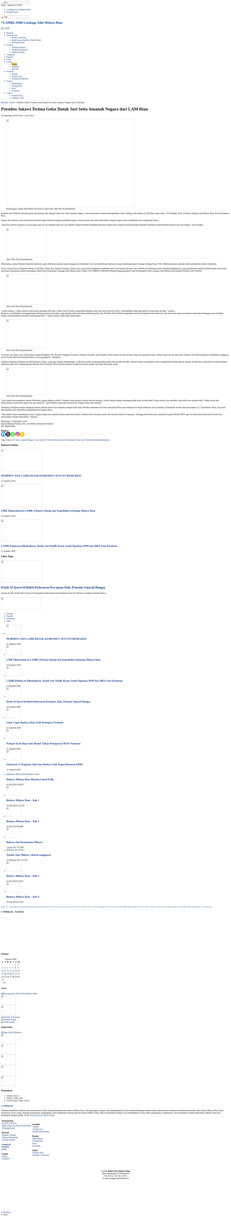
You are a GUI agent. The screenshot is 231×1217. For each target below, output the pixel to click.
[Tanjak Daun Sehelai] (8, 1075)
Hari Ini (15, 69)
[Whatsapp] (12, 434)
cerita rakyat (94, 907)
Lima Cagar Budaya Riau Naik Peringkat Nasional (34, 722)
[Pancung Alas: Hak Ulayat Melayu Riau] (19, 993)
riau (7, 907)
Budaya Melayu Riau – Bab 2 (22, 821)
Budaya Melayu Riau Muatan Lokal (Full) (29, 779)
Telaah (14, 74)
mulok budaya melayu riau (195, 907)
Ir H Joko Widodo (51, 440)
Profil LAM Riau (19, 38)
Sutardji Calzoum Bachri (163, 907)
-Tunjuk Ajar (37, 1129)
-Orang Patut (37, 1141)
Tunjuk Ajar (17, 76)
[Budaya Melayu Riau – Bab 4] (13, 892)
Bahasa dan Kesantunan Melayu (24, 842)
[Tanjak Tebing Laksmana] (8, 1053)
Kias (14, 88)
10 (2, 971)
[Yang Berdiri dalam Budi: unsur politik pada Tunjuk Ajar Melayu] (8, 1004)
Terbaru (9, 614)
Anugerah (10, 54)
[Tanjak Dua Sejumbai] (8, 1043)
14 (13, 971)
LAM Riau (5, 1212)
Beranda (10, 33)
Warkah (9, 45)
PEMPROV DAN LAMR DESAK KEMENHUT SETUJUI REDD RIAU (41, 475)
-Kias (34, 1143)
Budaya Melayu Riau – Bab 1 (22, 800)
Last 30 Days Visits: (15, 1100)
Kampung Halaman (20, 79)
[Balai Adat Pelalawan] (11, 1032)
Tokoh (147, 907)
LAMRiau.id (7, 1106)
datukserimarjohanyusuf (45, 907)
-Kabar (4, 1156)
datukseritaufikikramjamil (29, 907)
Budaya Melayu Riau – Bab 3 (22, 875)
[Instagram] (17, 434)
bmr (138, 907)
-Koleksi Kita (37, 1153)
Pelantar (9, 57)
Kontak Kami (12, 12)
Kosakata (16, 91)
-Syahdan (5, 1158)
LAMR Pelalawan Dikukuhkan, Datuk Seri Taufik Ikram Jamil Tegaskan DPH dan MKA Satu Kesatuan (59, 546)
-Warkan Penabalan (9, 1137)
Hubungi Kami (18, 42)
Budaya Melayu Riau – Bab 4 (22, 896)
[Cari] (2, 17)
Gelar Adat (38, 440)
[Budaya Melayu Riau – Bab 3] (13, 871)
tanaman (134, 907)
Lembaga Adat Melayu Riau (18, 9)
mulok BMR (182, 907)
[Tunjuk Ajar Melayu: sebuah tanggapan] (15, 850)
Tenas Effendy (82, 907)
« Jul (3, 982)
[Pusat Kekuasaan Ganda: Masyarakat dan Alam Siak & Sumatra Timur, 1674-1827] (10, 1017)
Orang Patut (17, 86)
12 (8, 971)
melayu (3, 907)
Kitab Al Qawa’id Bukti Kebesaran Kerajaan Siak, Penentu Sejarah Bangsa (53, 587)
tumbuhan (152, 907)
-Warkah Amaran (8, 1135)
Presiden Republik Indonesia (97, 440)
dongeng (101, 907)
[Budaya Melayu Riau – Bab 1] (13, 795)
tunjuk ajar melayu (71, 907)
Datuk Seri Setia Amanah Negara (20, 440)
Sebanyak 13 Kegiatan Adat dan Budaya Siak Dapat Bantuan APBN (44, 764)
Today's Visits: (12, 1098)
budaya (55, 907)
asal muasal (108, 907)
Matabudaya (17, 83)
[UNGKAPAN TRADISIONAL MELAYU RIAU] (8, 1015)
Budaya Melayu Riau (124, 907)
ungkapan (175, 907)
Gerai (8, 59)
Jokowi (63, 440)
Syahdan (15, 66)
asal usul (114, 907)
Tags (8, 621)
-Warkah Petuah (8, 1140)
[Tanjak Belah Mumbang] (8, 1064)
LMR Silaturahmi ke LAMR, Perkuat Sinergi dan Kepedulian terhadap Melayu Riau (48, 510)
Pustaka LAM (18, 98)
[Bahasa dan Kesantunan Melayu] (13, 837)
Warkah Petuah (18, 52)
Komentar (10, 618)
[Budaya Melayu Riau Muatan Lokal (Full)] (22, 774)
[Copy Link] (22, 434)
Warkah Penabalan (20, 50)
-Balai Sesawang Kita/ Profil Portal (16, 1126)
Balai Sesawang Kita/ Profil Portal (39, 1115)
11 (5, 971)
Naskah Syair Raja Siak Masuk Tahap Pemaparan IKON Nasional (43, 743)
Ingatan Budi (208, 907)
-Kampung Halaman (40, 1131)
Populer (9, 616)
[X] (8, 434)
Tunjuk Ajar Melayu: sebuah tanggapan (28, 854)
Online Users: (12, 1096)
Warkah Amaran (19, 47)
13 (10, 971)
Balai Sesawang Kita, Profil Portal (26, 40)
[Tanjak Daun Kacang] (8, 1085)
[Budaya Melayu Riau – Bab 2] (13, 816)
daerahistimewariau (15, 907)
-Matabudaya (37, 1138)
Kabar (14, 64)
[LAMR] (5, 28)
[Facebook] (3, 434)
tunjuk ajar (62, 907)
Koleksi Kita (17, 95)
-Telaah (35, 1127)
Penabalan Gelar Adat (75, 440)
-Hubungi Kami (8, 1128)
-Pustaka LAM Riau (40, 1155)
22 (16, 974)
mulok (142, 907)
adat (88, 907)
